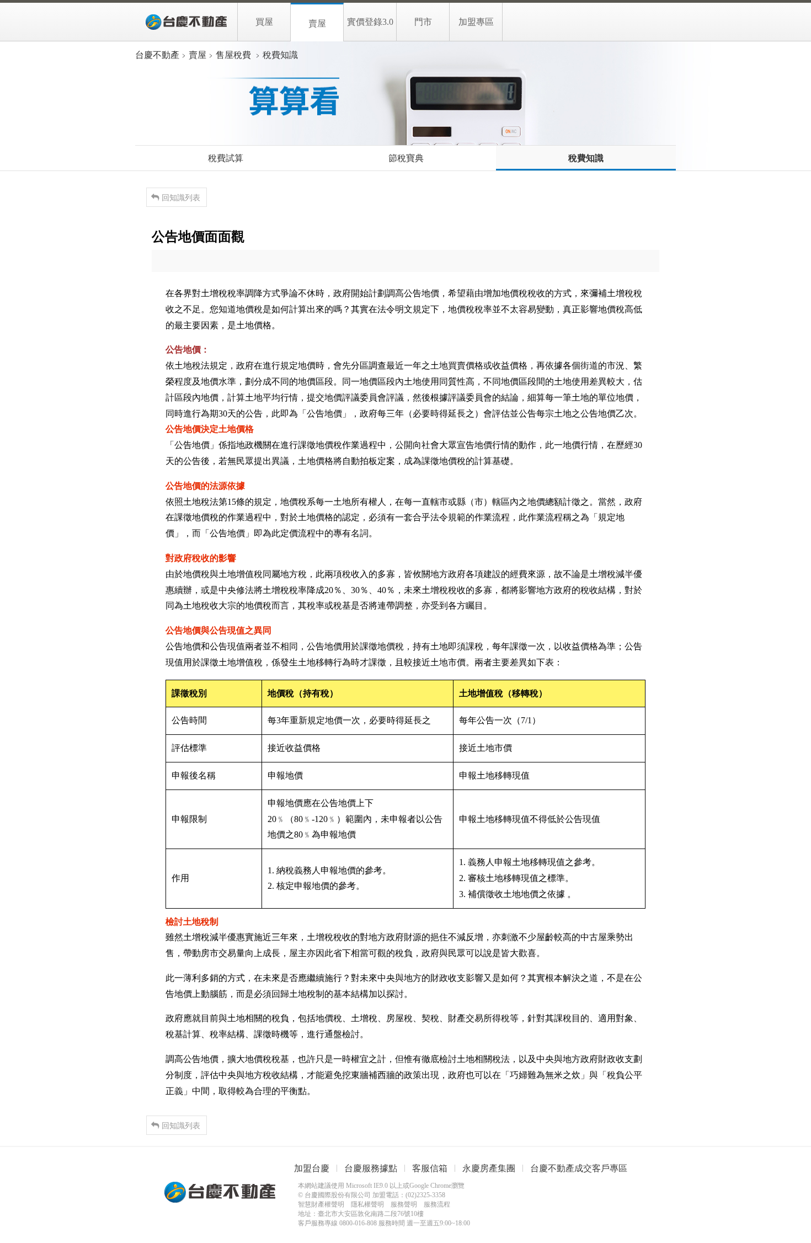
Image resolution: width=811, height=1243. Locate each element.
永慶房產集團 (488, 1168)
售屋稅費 (233, 55)
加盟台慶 (311, 1168)
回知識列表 (181, 197)
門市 (423, 21)
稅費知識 (586, 158)
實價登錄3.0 (370, 21)
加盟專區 (476, 21)
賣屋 (317, 23)
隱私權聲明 (367, 1204)
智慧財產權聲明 (321, 1204)
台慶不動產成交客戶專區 (578, 1168)
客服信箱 (429, 1168)
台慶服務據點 (370, 1168)
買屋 (264, 21)
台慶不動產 (186, 22)
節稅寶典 (406, 158)
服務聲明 (404, 1204)
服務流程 (437, 1204)
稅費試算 (225, 158)
